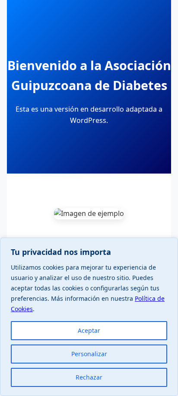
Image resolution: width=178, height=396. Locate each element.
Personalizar (89, 354)
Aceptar (89, 330)
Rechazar (89, 377)
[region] (89, 317)
